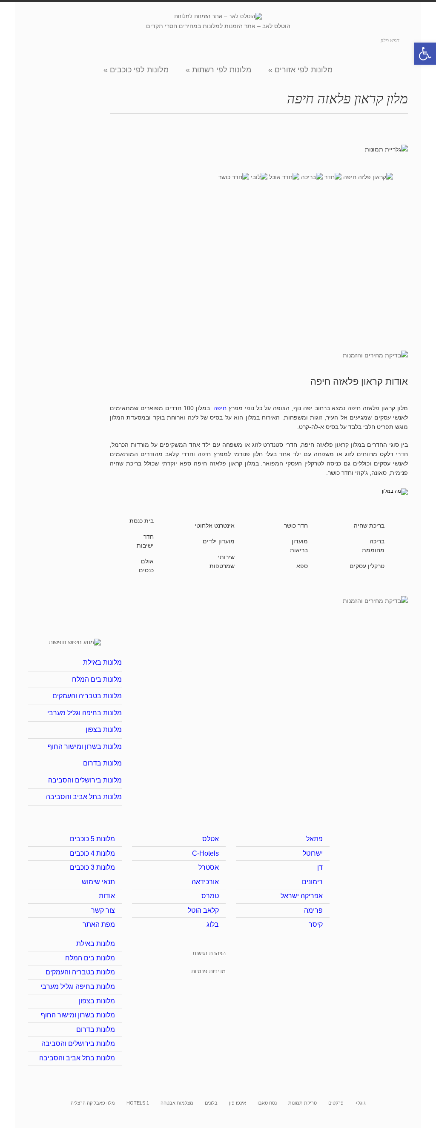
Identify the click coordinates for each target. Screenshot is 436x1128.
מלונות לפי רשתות (218, 70)
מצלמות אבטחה (177, 1102)
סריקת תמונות (302, 1102)
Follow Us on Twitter (69, 39)
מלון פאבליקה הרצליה (93, 1102)
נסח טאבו (267, 1102)
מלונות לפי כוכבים (136, 70)
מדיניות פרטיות (208, 971)
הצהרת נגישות (209, 953)
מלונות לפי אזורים (300, 70)
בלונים (211, 1102)
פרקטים (336, 1102)
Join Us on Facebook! (82, 39)
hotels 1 (137, 1102)
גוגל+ (360, 1102)
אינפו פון (237, 1102)
